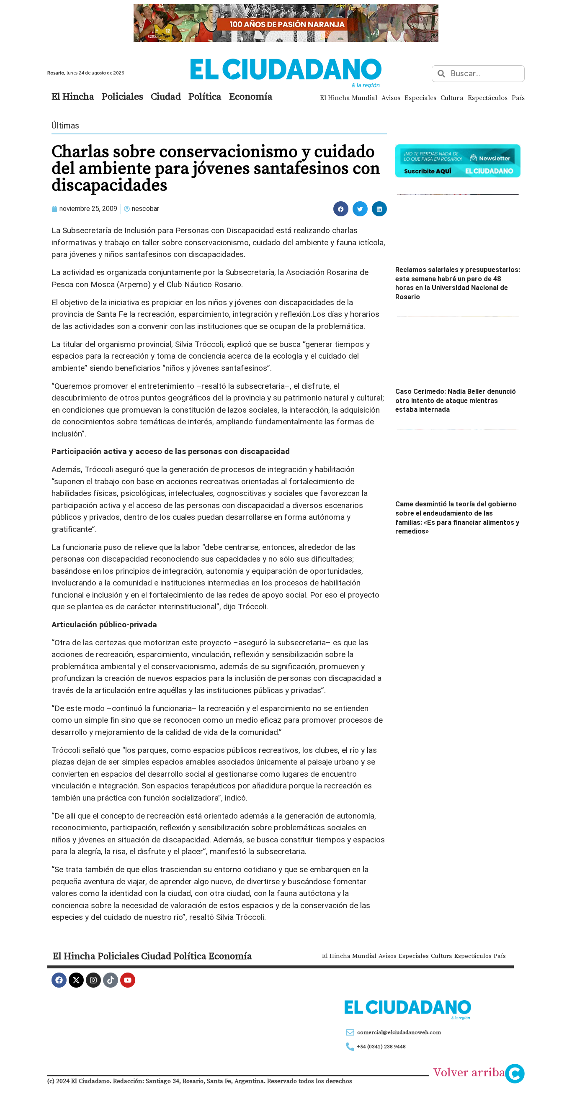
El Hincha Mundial (348, 97)
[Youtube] (127, 980)
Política (205, 96)
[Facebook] (59, 980)
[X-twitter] (76, 980)
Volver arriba (469, 1072)
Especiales (420, 97)
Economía (251, 96)
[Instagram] (93, 980)
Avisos (390, 97)
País (518, 97)
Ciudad (166, 96)
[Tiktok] (110, 980)
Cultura (452, 97)
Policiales (122, 96)
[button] (340, 208)
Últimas (65, 126)
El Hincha (73, 96)
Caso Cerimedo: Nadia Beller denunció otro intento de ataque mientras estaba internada (455, 400)
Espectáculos (488, 97)
